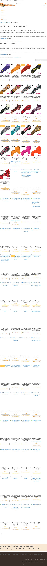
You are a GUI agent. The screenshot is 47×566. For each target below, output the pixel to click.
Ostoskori (44, 7)
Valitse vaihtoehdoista (5, 100)
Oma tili (44, 5)
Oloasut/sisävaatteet (3, 38)
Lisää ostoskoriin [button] (36, 142)
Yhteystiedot (28, 562)
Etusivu (2, 10)
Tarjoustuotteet (3, 19)
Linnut (2, 17)
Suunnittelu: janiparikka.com (24, 564)
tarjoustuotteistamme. (17, 40)
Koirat (2, 12)
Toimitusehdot (40, 559)
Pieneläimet (3, 15)
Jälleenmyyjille (37, 562)
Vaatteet (8, 22)
